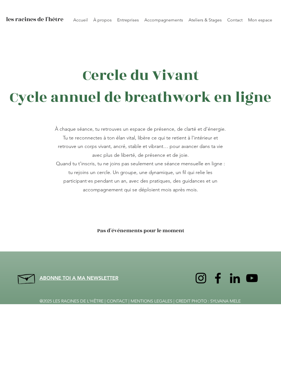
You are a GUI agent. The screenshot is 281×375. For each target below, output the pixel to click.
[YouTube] (252, 278)
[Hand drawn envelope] (27, 277)
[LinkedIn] (235, 278)
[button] (205, 20)
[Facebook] (218, 278)
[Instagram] (201, 278)
